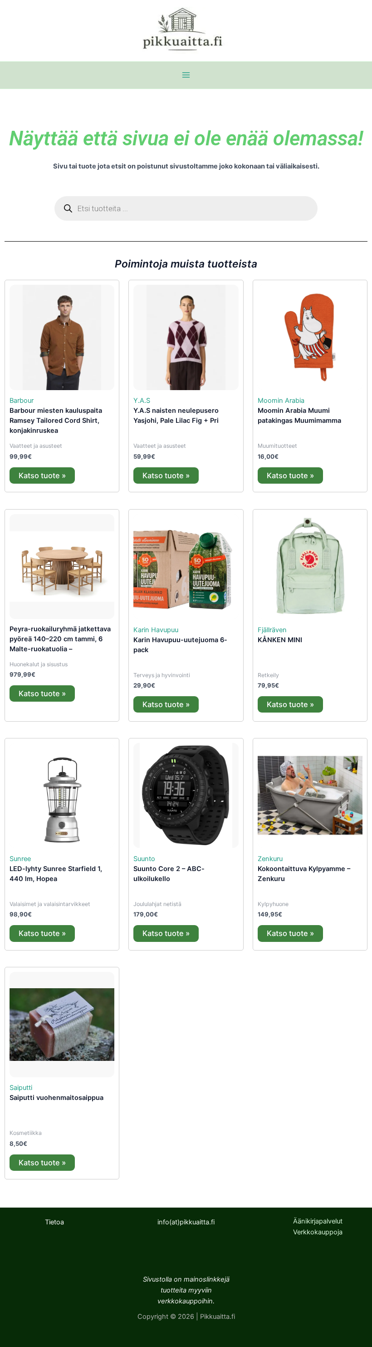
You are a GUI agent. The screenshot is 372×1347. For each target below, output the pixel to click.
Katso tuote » (42, 475)
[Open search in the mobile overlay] (186, 208)
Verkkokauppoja (318, 1232)
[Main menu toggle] (186, 75)
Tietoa (54, 1222)
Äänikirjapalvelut (318, 1221)
